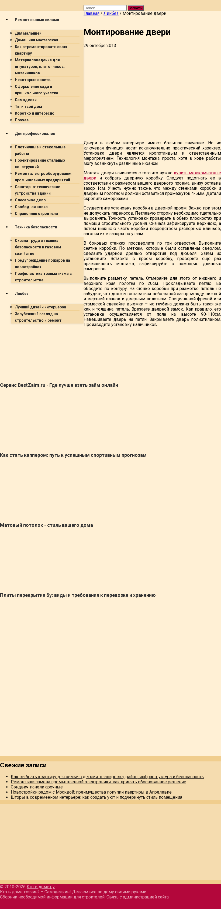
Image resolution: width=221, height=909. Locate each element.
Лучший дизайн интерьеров (40, 307)
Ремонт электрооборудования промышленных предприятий (43, 176)
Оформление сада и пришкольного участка (36, 89)
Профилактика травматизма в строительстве (43, 276)
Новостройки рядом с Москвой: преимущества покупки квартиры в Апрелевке (91, 792)
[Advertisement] (110, 366)
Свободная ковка (31, 207)
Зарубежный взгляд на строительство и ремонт (38, 317)
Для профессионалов (35, 133)
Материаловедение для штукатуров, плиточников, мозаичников (40, 66)
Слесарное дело (30, 200)
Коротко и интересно (34, 113)
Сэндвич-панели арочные (37, 787)
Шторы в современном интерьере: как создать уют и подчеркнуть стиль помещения (96, 797)
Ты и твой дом (28, 106)
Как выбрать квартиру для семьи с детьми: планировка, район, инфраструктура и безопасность (107, 776)
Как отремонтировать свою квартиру (41, 50)
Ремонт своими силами (37, 20)
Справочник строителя (36, 213)
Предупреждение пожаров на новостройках (42, 263)
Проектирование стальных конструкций (40, 163)
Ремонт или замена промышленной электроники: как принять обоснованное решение (98, 781)
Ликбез (22, 293)
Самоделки (26, 100)
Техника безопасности (36, 227)
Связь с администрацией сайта (137, 897)
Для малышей (28, 33)
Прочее (22, 120)
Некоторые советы (33, 80)
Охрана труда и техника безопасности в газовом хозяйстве (38, 247)
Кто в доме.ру (41, 886)
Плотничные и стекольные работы (40, 150)
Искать (136, 8)
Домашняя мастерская (36, 40)
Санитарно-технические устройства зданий (37, 190)
